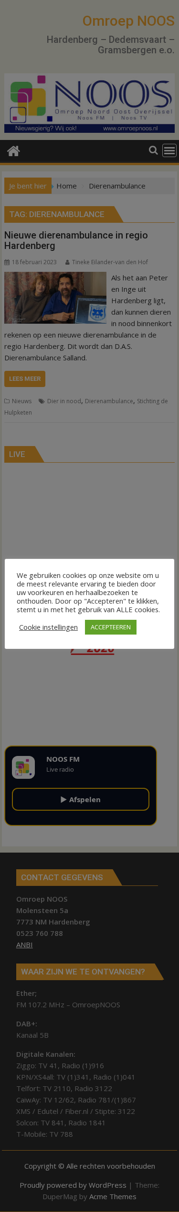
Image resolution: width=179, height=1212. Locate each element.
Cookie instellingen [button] (48, 627)
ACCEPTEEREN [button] (111, 627)
